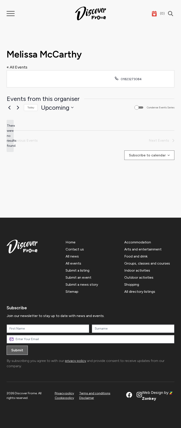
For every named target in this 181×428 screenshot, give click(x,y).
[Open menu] (11, 13)
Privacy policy (64, 393)
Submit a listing (77, 270)
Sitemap (72, 291)
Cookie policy (64, 398)
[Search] (169, 13)
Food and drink (135, 256)
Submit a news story (82, 284)
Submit (17, 350)
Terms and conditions (94, 393)
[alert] (10, 136)
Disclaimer (86, 398)
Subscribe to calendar (147, 155)
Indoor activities (137, 270)
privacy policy (75, 361)
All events (73, 263)
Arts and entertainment (143, 249)
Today (30, 107)
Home (70, 242)
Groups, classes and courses (147, 263)
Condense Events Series (160, 107)
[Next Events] (18, 107)
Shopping (131, 284)
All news (72, 256)
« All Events (17, 67)
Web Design (152, 392)
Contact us (75, 249)
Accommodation (137, 242)
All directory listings (139, 291)
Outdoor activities (138, 277)
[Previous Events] (9, 107)
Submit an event (78, 277)
